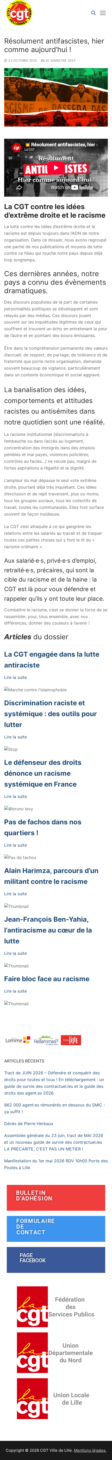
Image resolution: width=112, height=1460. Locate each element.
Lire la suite (15, 677)
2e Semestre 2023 (60, 60)
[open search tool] (93, 13)
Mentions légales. (90, 1450)
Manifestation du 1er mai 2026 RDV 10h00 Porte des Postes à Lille (56, 1164)
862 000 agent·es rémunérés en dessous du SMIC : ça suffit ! (54, 1108)
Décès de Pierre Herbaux (28, 1123)
